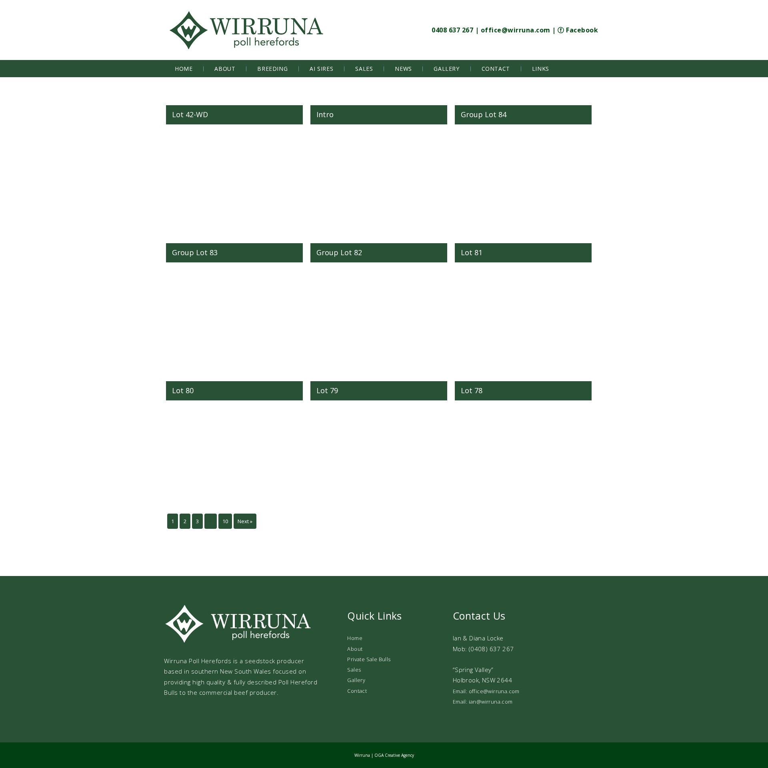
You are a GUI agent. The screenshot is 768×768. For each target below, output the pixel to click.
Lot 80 (183, 390)
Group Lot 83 (195, 252)
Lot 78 (471, 390)
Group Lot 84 (483, 114)
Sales (364, 68)
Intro (325, 114)
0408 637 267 (452, 30)
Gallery (446, 68)
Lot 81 (471, 252)
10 (225, 521)
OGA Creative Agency (394, 755)
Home (183, 68)
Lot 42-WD (190, 114)
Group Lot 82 (339, 252)
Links (540, 68)
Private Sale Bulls (368, 659)
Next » (245, 521)
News (403, 68)
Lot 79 (327, 390)
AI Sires (321, 68)
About (224, 68)
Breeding (272, 68)
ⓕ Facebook (578, 30)
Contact (496, 68)
